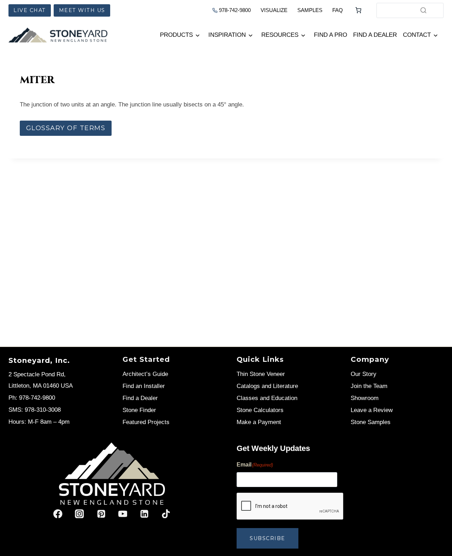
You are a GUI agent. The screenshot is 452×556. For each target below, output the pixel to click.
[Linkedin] (144, 514)
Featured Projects (146, 422)
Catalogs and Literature (267, 386)
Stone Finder (139, 410)
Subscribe (267, 538)
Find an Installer (144, 386)
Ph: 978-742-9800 (31, 397)
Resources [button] (279, 34)
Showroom (365, 398)
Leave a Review (372, 410)
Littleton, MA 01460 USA (40, 385)
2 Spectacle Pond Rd (36, 374)
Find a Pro (330, 34)
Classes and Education (267, 398)
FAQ (337, 10)
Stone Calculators (260, 410)
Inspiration (227, 34)
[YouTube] (123, 514)
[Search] (423, 10)
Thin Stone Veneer (261, 374)
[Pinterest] (101, 514)
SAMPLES (309, 10)
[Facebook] (58, 514)
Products (176, 34)
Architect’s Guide (145, 374)
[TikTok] (166, 514)
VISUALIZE (274, 10)
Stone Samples (371, 422)
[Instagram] (80, 514)
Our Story (363, 374)
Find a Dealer (375, 34)
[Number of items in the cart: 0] (358, 10)
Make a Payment (259, 422)
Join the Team (369, 386)
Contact (417, 34)
